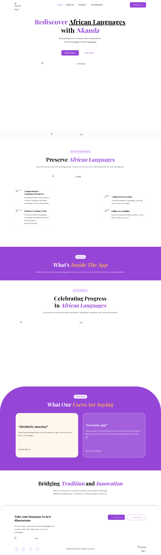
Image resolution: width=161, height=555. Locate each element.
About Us (70, 5)
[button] (70, 5)
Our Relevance (97, 5)
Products (82, 5)
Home (60, 5)
